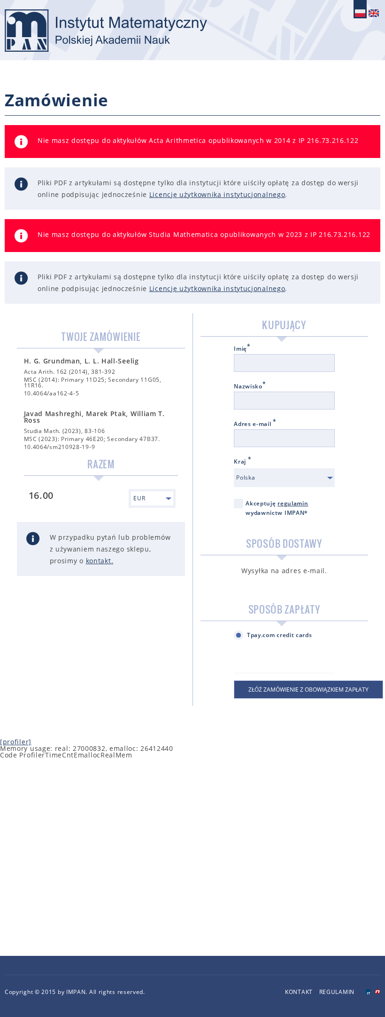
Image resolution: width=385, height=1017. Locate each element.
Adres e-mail (255, 424)
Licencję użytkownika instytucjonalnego (217, 194)
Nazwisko (250, 386)
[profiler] (15, 741)
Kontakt (299, 992)
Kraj (242, 462)
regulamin (292, 503)
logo (106, 30)
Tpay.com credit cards (279, 635)
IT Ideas (367, 991)
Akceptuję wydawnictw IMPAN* (277, 508)
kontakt (98, 560)
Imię (242, 349)
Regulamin (336, 992)
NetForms (377, 991)
